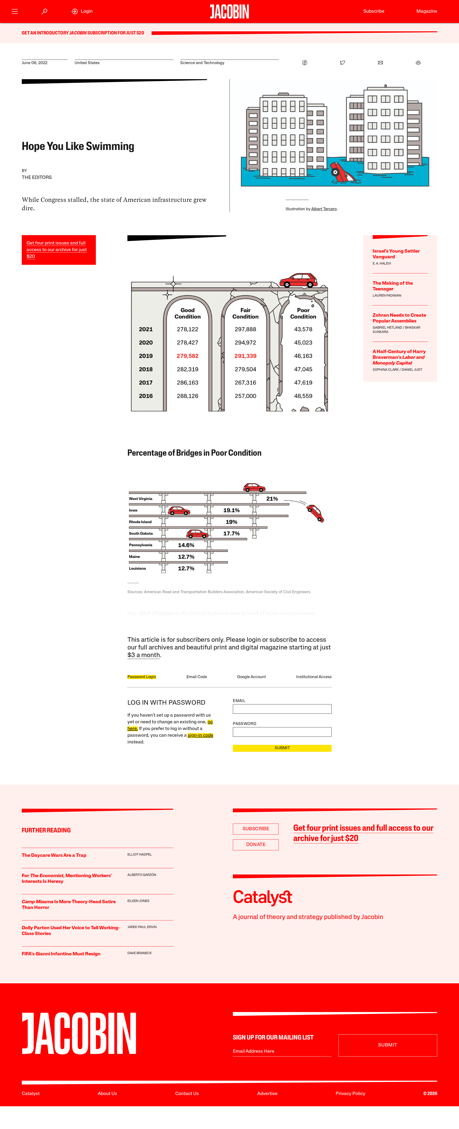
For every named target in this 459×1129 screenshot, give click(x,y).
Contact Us (187, 1093)
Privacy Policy (350, 1093)
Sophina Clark (386, 370)
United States (87, 63)
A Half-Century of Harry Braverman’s (399, 357)
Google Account (251, 677)
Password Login (141, 677)
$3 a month (143, 655)
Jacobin (78, 33)
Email (239, 701)
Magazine (426, 11)
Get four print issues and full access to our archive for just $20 (57, 250)
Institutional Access (314, 677)
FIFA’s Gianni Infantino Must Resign (61, 954)
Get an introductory (45, 33)
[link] (82, 11)
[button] (15, 11)
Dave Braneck (139, 953)
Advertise (267, 1093)
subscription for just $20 (115, 33)
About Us (107, 1093)
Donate (256, 844)
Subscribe (373, 11)
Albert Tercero (324, 209)
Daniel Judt (412, 370)
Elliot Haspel (139, 855)
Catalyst (31, 1093)
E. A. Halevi (382, 264)
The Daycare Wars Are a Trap (54, 855)
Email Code (196, 677)
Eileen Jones (138, 901)
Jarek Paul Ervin (142, 927)
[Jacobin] (229, 11)
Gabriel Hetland (387, 328)
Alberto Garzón (141, 875)
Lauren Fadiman (387, 296)
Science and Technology (202, 63)
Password (244, 724)
